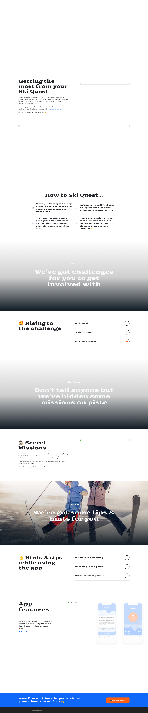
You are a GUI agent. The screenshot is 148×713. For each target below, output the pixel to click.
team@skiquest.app (55, 109)
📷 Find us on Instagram (117, 700)
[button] (19, 631)
